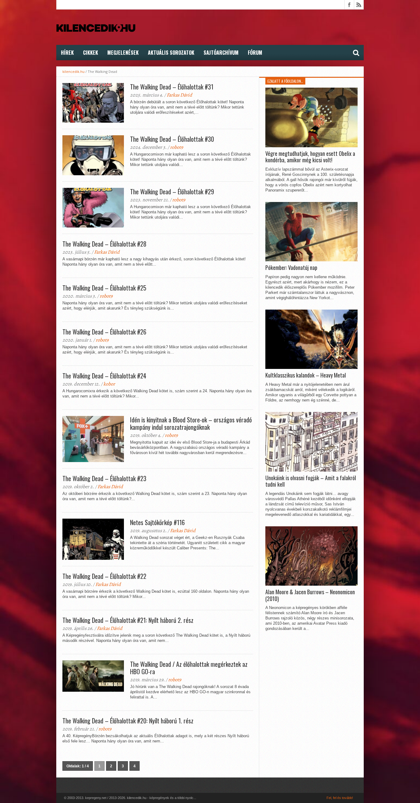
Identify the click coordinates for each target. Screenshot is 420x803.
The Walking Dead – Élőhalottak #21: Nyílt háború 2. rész (127, 620)
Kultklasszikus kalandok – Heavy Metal (305, 375)
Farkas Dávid (179, 95)
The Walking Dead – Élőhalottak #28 (104, 243)
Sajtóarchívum (221, 52)
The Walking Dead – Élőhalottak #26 (104, 331)
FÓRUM (255, 52)
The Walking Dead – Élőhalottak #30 (172, 139)
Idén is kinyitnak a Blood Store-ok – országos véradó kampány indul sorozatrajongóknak (191, 423)
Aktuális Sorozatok (171, 52)
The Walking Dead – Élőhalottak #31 (171, 86)
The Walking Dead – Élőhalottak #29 (172, 191)
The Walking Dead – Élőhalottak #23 (104, 478)
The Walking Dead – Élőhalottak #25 (104, 287)
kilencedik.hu (73, 71)
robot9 (176, 147)
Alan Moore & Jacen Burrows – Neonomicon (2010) (310, 595)
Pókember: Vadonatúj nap (291, 267)
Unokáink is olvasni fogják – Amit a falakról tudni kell (310, 481)
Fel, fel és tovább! (340, 798)
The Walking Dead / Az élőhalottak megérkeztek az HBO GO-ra (189, 667)
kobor (109, 384)
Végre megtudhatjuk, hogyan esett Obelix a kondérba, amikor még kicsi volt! (310, 157)
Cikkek (90, 52)
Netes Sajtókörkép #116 (157, 522)
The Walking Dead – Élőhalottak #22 (104, 576)
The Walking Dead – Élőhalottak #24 (104, 375)
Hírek (67, 52)
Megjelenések (123, 52)
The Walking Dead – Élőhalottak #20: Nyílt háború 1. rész (127, 720)
